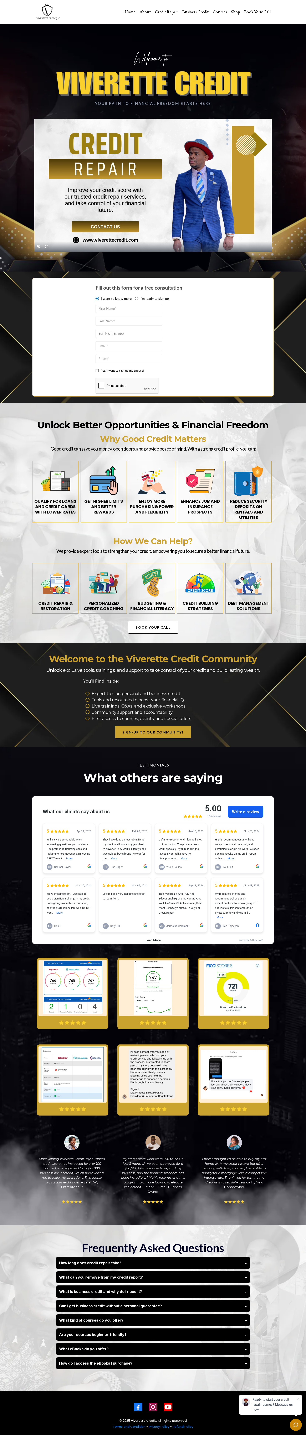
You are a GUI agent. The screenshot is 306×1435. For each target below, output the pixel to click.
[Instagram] (153, 1406)
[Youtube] (167, 1406)
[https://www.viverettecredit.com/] (48, 12)
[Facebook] (138, 1406)
